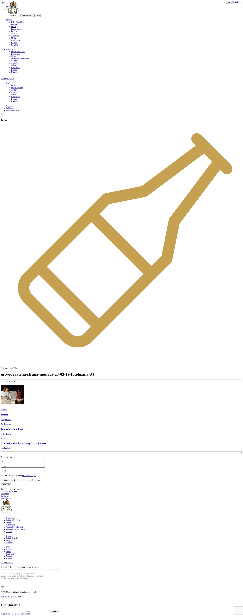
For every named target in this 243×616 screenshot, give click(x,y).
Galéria (14, 33)
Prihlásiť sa (237, 2)
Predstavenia (6, 424)
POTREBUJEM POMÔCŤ (12, 596)
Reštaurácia (10, 49)
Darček (4, 414)
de (7, 9)
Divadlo (9, 83)
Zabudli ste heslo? (22, 614)
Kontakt (14, 45)
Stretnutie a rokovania (20, 58)
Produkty (14, 31)
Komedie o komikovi (12, 429)
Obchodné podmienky (10, 574)
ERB (8, 547)
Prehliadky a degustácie (15, 529)
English (9, 110)
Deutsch (15, 110)
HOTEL (9, 106)
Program (14, 85)
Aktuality (15, 36)
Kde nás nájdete (17, 22)
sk (3, 2)
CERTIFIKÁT (7, 563)
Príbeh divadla (17, 87)
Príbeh (13, 27)
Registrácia (5, 614)
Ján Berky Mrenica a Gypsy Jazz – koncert (23, 443)
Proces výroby (17, 29)
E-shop (14, 42)
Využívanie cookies (28, 574)
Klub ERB (15, 40)
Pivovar (9, 20)
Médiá (13, 38)
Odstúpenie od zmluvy (10, 578)
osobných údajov (29, 476)
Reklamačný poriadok (35, 576)
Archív (14, 90)
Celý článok (6, 420)
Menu (13, 56)
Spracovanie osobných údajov (13, 576)
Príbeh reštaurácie (18, 52)
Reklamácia (25, 578)
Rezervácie (15, 54)
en (7, 7)
